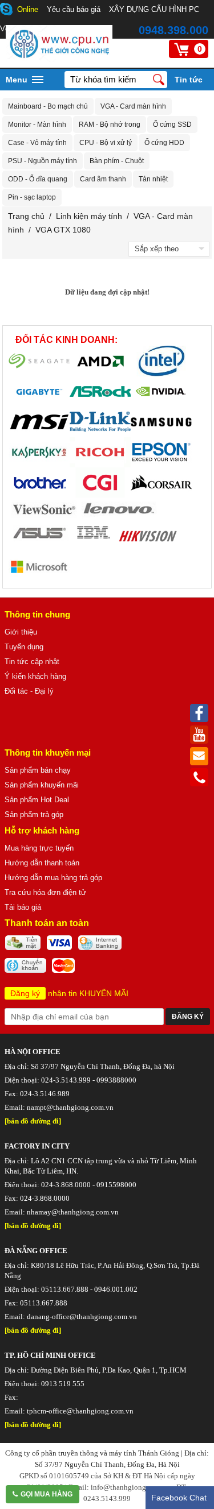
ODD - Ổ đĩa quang (37, 179)
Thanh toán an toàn (47, 923)
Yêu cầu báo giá (73, 9)
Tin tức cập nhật (32, 661)
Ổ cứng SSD (172, 124)
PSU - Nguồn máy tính (42, 161)
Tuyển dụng (24, 646)
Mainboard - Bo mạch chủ (48, 106)
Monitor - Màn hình (37, 124)
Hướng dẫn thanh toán (42, 863)
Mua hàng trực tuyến (39, 848)
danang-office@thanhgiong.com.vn (82, 1316)
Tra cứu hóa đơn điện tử (45, 892)
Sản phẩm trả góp (34, 814)
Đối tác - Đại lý (29, 691)
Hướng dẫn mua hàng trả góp (53, 877)
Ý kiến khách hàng (35, 676)
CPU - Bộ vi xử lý (105, 143)
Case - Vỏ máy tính (37, 143)
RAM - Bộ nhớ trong (109, 124)
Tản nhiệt (153, 179)
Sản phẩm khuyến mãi (42, 785)
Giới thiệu (21, 632)
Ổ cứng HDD (164, 143)
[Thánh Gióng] (59, 59)
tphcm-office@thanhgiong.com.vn (80, 1411)
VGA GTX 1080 (63, 229)
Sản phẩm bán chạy (38, 770)
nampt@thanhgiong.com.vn (70, 1107)
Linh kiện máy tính (89, 216)
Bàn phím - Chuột (117, 161)
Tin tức (189, 79)
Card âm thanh (103, 179)
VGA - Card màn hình (133, 106)
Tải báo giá (23, 907)
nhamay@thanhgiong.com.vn (73, 1212)
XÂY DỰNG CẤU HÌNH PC (154, 9)
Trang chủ (26, 216)
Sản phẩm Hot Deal (37, 799)
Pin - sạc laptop (32, 197)
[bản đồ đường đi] (33, 1121)
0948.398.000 (173, 30)
